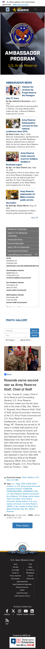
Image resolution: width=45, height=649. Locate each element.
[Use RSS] (7, 621)
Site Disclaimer (15, 578)
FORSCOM (27, 488)
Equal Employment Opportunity (22, 584)
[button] (22, 4)
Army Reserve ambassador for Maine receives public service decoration (20, 197)
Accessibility (15, 570)
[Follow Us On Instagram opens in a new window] (19, 612)
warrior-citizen (33, 496)
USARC (10, 506)
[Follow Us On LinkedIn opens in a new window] (32, 612)
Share (9, 374)
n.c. (13, 483)
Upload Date (25, 340)
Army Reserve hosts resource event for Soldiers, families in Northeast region (22, 159)
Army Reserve (12, 496)
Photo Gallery (22, 525)
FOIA (30, 564)
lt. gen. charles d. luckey (23, 506)
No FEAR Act (30, 570)
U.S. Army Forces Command (28, 486)
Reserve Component (31, 493)
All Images (10, 340)
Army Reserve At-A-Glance (17, 251)
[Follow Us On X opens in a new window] (13, 612)
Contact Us (15, 573)
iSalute (30, 567)
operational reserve (14, 488)
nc (15, 486)
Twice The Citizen (14, 498)
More (33, 218)
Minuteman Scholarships (17, 229)
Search (34, 330)
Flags (18, 483)
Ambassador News (14, 240)
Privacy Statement (15, 575)
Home (15, 564)
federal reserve (22, 501)
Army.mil (30, 575)
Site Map (15, 567)
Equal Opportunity (22, 581)
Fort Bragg (23, 496)
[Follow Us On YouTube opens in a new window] (26, 612)
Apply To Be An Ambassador (18, 247)
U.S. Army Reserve (29, 503)
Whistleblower (30, 573)
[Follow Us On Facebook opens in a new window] (7, 612)
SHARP (22, 590)
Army (36, 506)
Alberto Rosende (13, 509)
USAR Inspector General (22, 596)
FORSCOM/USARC (14, 491)
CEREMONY (28, 491)
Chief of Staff (26, 483)
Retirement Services (22, 587)
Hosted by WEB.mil (21, 635)
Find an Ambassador (15, 243)
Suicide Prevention (22, 593)
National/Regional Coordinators (19, 255)
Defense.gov (30, 578)
